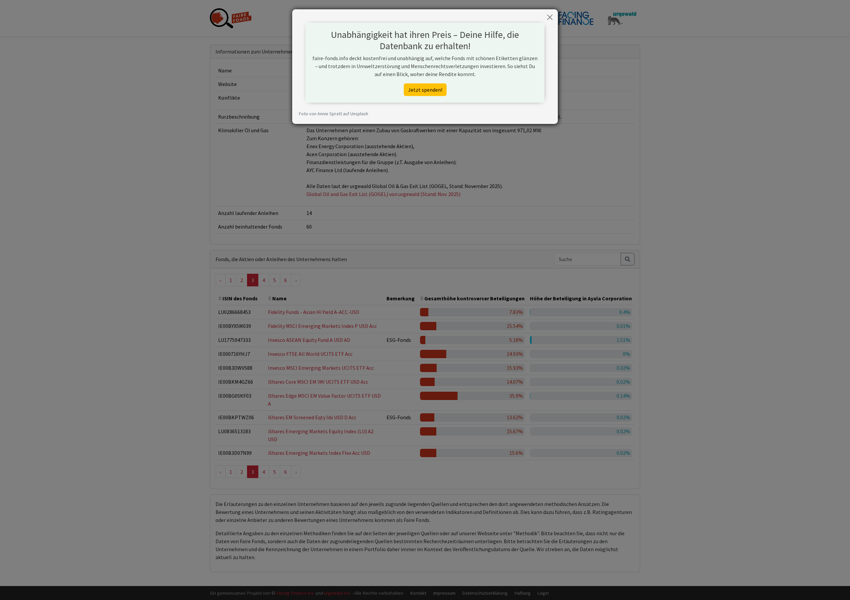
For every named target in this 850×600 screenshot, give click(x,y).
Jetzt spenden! (425, 89)
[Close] (550, 17)
